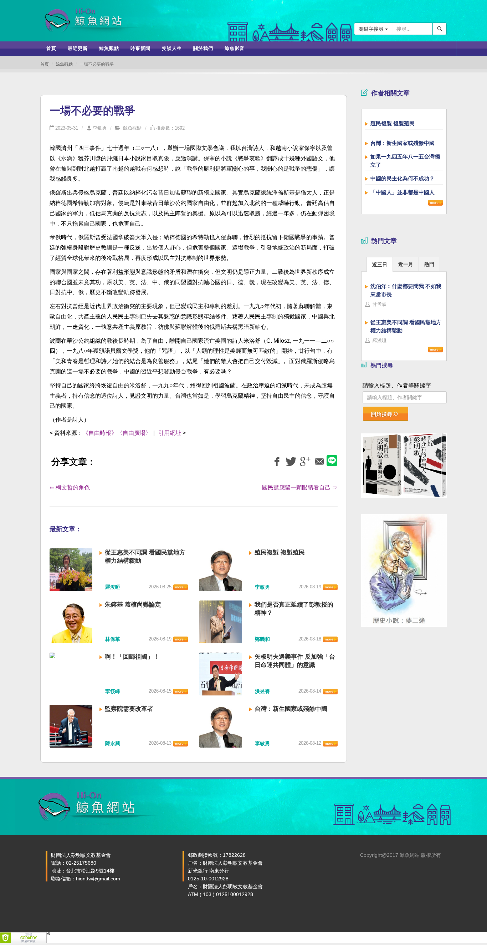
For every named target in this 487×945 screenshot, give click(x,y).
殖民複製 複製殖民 (280, 552)
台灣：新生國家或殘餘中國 (291, 708)
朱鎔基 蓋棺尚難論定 (133, 604)
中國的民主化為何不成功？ (402, 178)
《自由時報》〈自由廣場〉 (117, 433)
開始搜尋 (382, 414)
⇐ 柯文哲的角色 (70, 487)
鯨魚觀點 (64, 64)
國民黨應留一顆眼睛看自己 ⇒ (300, 487)
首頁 (44, 64)
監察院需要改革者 (129, 708)
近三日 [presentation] (379, 264)
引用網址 (169, 433)
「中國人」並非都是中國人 (402, 192)
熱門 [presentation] (429, 264)
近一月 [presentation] (405, 264)
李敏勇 (100, 128)
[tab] (379, 264)
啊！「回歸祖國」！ (132, 656)
